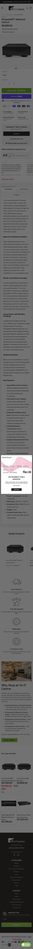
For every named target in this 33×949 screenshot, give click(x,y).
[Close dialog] (31, 456)
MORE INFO (16, 489)
